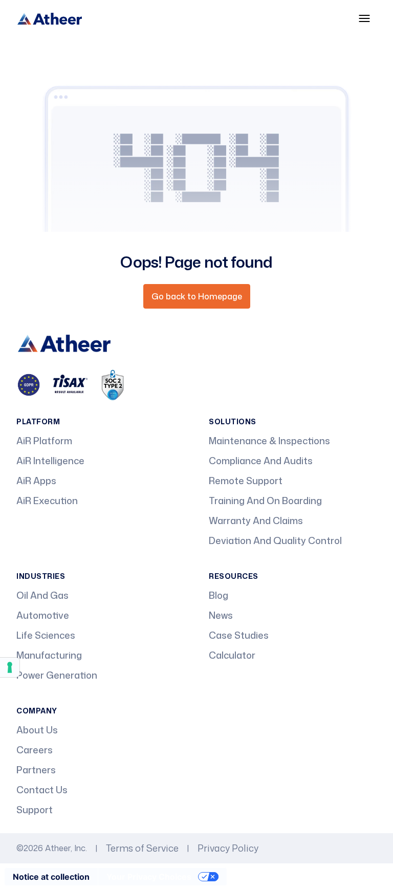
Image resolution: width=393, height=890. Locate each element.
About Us (37, 729)
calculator (232, 655)
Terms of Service (142, 848)
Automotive (42, 615)
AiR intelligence (50, 460)
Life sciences (45, 635)
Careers (34, 749)
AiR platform (44, 440)
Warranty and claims (256, 520)
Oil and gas (42, 595)
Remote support (245, 480)
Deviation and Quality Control (275, 540)
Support (34, 809)
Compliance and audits (261, 460)
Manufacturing (49, 655)
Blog (218, 595)
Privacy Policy (228, 848)
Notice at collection (51, 877)
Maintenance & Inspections (269, 440)
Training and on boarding (265, 500)
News (221, 615)
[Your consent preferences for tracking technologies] (9, 667)
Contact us (42, 789)
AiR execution (47, 500)
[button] (364, 18)
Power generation (56, 675)
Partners (36, 769)
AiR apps (36, 480)
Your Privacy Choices (148, 877)
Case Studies (239, 635)
